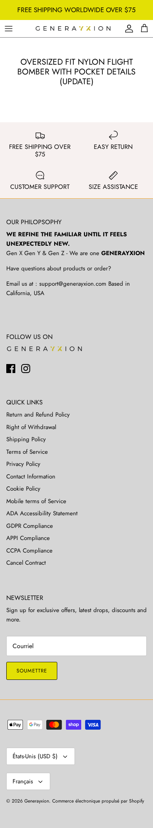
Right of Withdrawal (31, 427)
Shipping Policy (26, 439)
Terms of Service (27, 452)
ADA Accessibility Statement (42, 513)
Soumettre (31, 670)
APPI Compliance (28, 538)
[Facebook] (10, 368)
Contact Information (30, 476)
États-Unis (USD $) (35, 756)
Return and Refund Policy (38, 414)
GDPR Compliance (29, 526)
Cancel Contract (26, 562)
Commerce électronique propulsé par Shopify (98, 800)
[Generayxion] (73, 28)
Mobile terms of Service (36, 501)
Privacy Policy (23, 464)
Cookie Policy (23, 488)
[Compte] (127, 28)
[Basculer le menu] (8, 28)
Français (23, 781)
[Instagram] (25, 368)
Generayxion (36, 800)
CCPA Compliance (29, 550)
